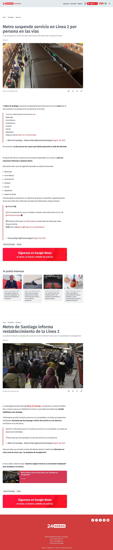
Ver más (23, 479)
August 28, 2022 (58, 443)
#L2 (34, 114)
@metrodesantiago (13, 215)
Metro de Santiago (9, 244)
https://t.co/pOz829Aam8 (34, 227)
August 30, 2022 (58, 140)
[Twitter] (77, 91)
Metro (19, 491)
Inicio (4, 17)
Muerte (19, 244)
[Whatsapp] (68, 91)
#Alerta (19, 227)
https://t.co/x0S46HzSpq (27, 135)
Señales (92, 3)
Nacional (66, 4)
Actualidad (11, 17)
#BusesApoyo (32, 221)
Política (80, 4)
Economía (73, 4)
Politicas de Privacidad (57, 543)
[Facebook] (73, 91)
